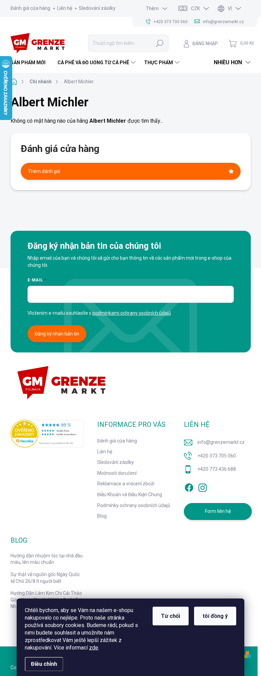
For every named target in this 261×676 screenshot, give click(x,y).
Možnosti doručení (117, 473)
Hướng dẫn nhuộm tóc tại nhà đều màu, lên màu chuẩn (47, 559)
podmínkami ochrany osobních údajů (131, 313)
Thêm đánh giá (44, 171)
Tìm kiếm (160, 43)
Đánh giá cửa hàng (30, 8)
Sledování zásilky (97, 8)
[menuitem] (31, 62)
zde (93, 647)
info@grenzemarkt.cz (221, 442)
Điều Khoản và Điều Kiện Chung (129, 494)
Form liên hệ (218, 511)
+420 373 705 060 (216, 455)
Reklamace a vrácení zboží (125, 483)
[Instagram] (202, 486)
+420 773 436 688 (216, 469)
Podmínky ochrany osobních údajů (133, 505)
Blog (102, 516)
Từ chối (170, 616)
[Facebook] (189, 486)
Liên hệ (64, 8)
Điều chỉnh (44, 664)
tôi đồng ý (215, 616)
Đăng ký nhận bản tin (57, 333)
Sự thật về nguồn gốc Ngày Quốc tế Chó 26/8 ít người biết (45, 578)
